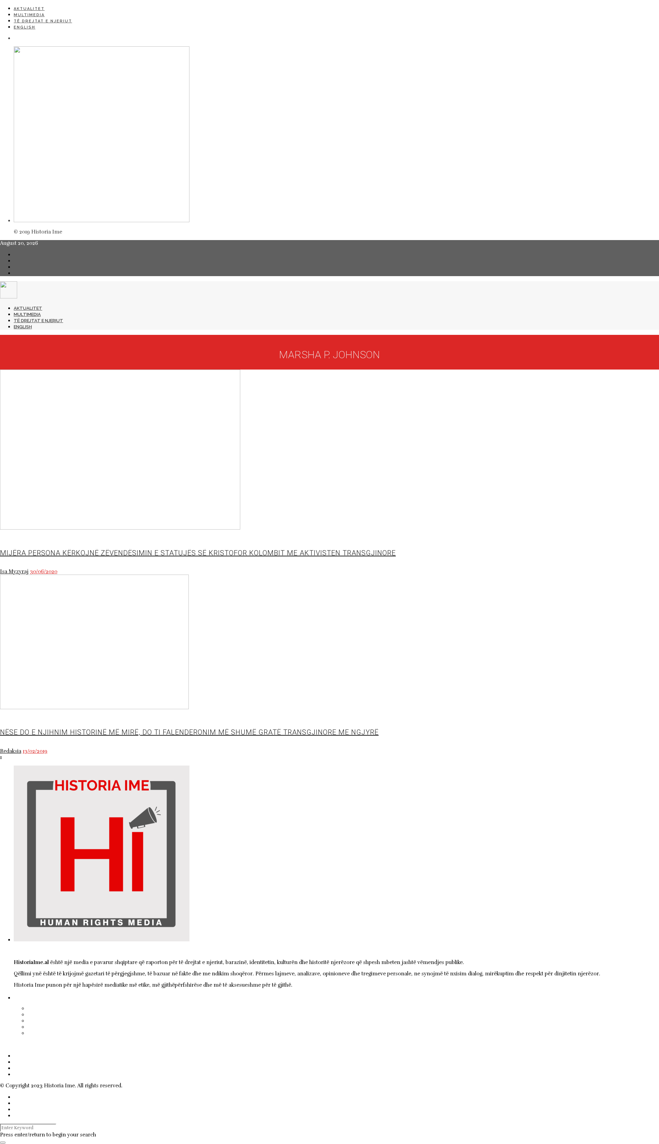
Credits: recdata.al (146, 1086)
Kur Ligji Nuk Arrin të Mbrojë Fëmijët (82, 1008)
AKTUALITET (29, 9)
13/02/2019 (35, 751)
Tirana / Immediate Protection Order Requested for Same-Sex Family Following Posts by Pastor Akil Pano (183, 1014)
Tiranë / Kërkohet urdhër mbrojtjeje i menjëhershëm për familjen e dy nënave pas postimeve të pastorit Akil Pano (197, 1021)
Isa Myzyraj (14, 571)
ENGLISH (24, 27)
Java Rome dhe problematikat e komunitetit (91, 1033)
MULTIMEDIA (29, 15)
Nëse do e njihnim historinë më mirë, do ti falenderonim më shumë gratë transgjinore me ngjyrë (189, 732)
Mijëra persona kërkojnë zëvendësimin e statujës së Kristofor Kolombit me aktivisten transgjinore (198, 553)
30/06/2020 (43, 571)
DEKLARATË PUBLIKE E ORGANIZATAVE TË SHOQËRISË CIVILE (105, 1027)
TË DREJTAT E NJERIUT (43, 21)
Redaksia (10, 751)
